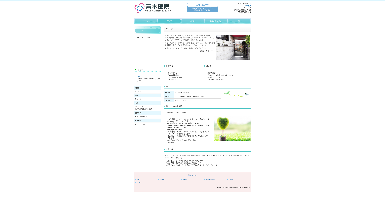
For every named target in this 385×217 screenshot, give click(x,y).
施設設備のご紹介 (215, 21)
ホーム (146, 21)
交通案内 (239, 21)
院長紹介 (169, 21)
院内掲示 (140, 30)
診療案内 (192, 21)
